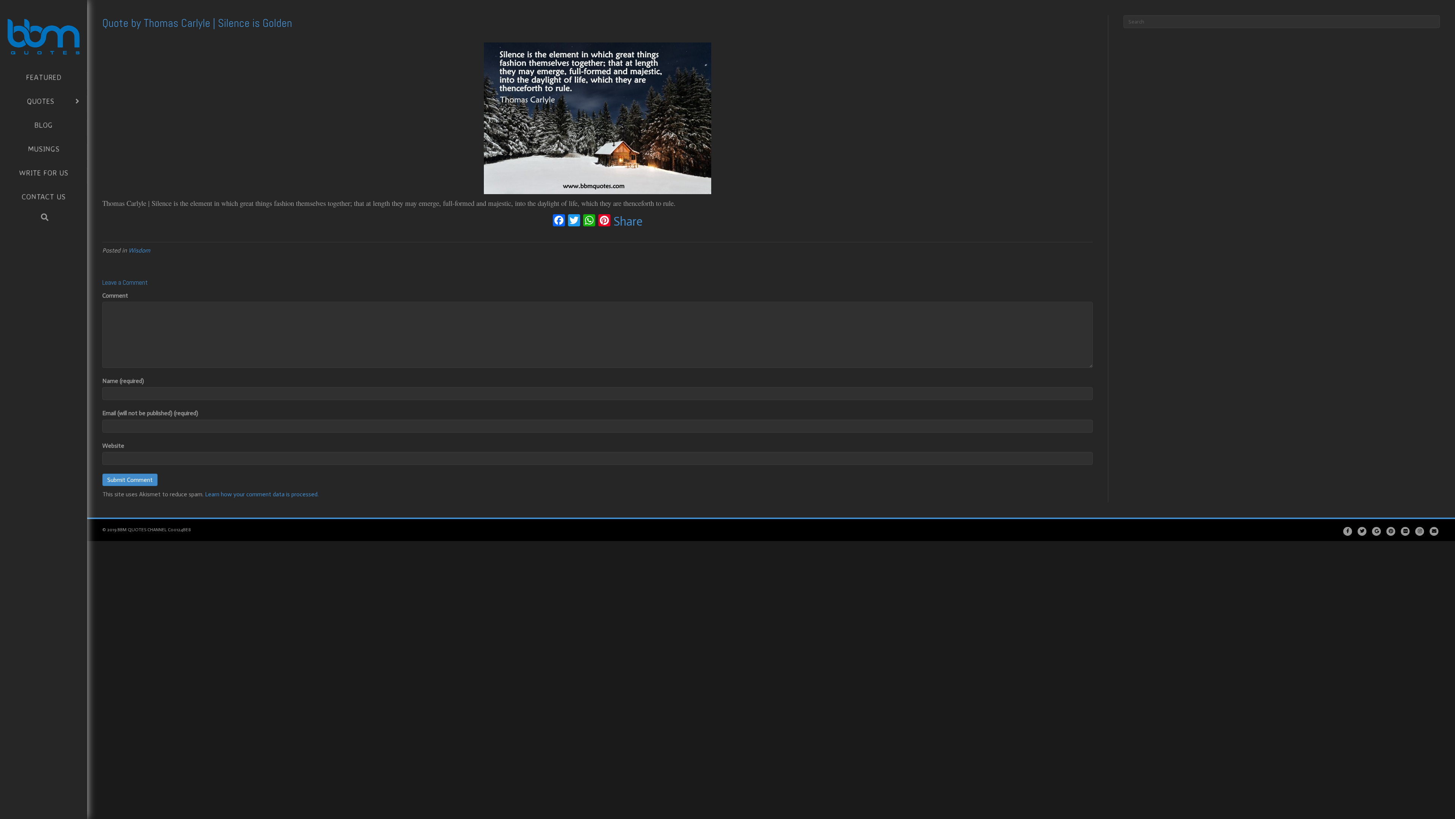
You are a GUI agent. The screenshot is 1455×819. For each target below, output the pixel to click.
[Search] (44, 217)
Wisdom (139, 250)
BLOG (43, 125)
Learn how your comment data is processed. (262, 494)
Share (628, 221)
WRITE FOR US (43, 172)
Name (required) (123, 380)
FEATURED (43, 77)
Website (113, 445)
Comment (115, 295)
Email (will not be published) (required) (150, 413)
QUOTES (40, 101)
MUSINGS (43, 149)
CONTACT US (44, 196)
